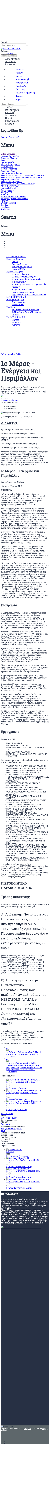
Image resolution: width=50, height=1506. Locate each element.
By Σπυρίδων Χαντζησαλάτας (19, 1167)
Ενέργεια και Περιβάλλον (11, 354)
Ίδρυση (4, 160)
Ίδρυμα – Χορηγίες (9, 169)
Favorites (14, 137)
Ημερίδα (4, 201)
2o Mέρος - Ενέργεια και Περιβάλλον (21, 1082)
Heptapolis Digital (8, 188)
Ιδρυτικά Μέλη (7, 167)
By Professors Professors (17, 1156)
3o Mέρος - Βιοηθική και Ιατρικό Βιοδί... (23, 1181)
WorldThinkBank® (8, 203)
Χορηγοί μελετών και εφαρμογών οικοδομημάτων (22, 175)
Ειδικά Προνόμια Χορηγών (12, 173)
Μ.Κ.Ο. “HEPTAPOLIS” (10, 186)
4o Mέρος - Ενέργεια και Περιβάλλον (21, 1103)
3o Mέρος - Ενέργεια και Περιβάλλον (21, 1093)
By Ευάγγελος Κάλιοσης (16, 1088)
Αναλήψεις (6, 209)
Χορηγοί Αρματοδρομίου (11, 182)
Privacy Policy (14, 1475)
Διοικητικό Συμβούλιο (10, 165)
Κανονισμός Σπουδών (10, 156)
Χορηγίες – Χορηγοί (9, 171)
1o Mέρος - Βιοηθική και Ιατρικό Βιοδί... (23, 1160)
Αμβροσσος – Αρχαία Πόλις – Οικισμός (18, 184)
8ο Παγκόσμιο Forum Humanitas (14, 199)
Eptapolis (27, 1429)
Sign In (21, 1502)
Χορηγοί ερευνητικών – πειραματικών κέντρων (21, 177)
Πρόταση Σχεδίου (8, 162)
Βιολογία (10, 1152)
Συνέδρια (5, 194)
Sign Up (15, 1502)
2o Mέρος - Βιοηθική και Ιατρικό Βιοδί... (23, 1171)
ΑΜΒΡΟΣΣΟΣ (6, 192)
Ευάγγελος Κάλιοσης (10, 400)
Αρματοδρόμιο (7, 190)
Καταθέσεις (6, 207)
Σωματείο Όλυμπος (9, 158)
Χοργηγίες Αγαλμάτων (10, 179)
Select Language (8, 154)
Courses (5, 137)
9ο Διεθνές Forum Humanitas (13, 196)
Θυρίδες (4, 205)
